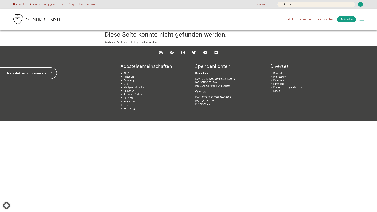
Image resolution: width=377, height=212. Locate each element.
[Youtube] (205, 52)
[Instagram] (183, 52)
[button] (361, 19)
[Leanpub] (161, 52)
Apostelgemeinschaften (146, 66)
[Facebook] (172, 52)
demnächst (325, 19)
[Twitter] (194, 52)
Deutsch (262, 4)
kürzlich (288, 19)
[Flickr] (216, 52)
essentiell (306, 19)
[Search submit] (360, 4)
